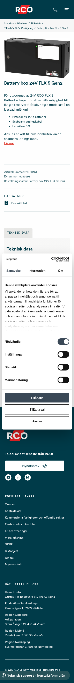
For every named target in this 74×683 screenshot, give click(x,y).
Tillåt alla (37, 397)
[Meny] (66, 10)
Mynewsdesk (13, 564)
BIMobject (11, 551)
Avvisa (37, 421)
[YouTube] (8, 477)
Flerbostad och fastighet (21, 524)
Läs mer (9, 143)
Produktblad (19, 203)
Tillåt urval (37, 409)
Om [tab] (60, 270)
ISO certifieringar (16, 531)
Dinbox (9, 558)
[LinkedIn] (18, 477)
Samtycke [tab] (13, 270)
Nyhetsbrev (30, 466)
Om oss (10, 504)
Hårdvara (22, 23)
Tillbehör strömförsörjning (18, 28)
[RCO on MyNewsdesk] (27, 477)
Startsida (9, 23)
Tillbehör (36, 23)
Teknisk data (18, 232)
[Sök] (55, 9)
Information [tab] (37, 270)
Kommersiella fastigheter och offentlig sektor (34, 517)
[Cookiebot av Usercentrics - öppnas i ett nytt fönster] (52, 259)
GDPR (9, 544)
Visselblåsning (14, 538)
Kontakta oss (13, 511)
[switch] (63, 354)
